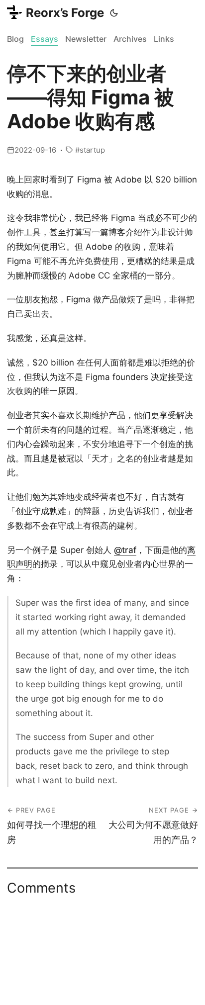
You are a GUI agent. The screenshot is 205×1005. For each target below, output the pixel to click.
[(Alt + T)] (114, 13)
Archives (130, 39)
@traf (125, 550)
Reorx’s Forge (65, 12)
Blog (15, 39)
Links (164, 39)
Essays (44, 39)
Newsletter (85, 39)
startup (92, 150)
